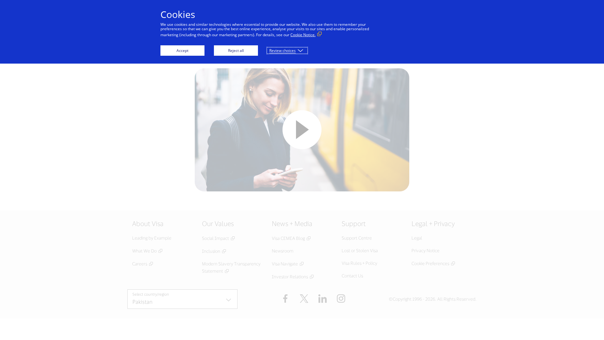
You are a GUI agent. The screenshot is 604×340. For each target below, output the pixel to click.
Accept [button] (182, 50)
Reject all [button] (236, 50)
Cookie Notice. (303, 34)
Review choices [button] (282, 50)
